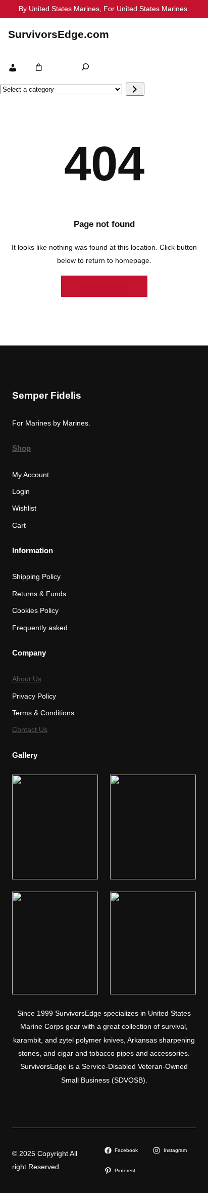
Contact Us (29, 729)
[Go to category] (135, 89)
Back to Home (104, 286)
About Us (26, 679)
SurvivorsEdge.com (58, 34)
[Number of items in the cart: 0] (39, 67)
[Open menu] (189, 34)
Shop (21, 448)
